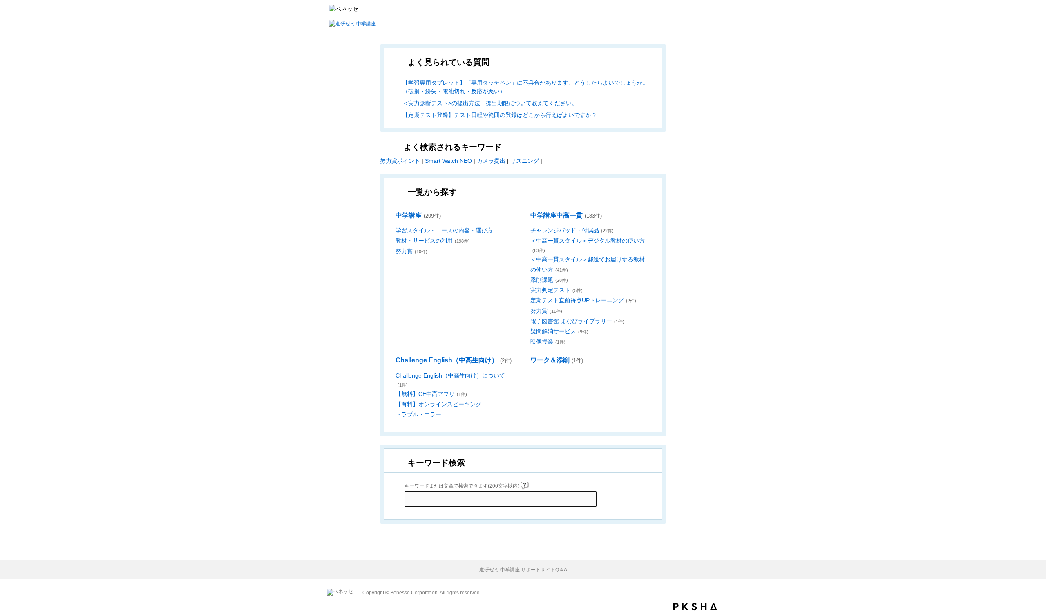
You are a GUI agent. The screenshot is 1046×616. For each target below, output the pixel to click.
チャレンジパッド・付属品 (572, 230)
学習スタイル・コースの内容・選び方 (444, 230)
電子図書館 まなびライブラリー (577, 321)
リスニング (524, 160)
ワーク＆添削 (556, 360)
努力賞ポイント (400, 160)
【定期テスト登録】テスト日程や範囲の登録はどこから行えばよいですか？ (499, 115)
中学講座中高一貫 (566, 215)
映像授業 (547, 341)
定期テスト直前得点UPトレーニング (583, 300)
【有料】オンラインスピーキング (438, 404)
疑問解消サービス (559, 331)
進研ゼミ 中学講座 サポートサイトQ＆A (523, 570)
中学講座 (418, 215)
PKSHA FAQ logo (695, 606)
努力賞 (411, 251)
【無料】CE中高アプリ (431, 394)
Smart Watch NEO (448, 160)
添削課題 (549, 280)
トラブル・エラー (418, 414)
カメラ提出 (491, 160)
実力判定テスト (556, 290)
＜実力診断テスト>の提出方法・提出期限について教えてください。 (489, 103)
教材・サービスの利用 (433, 240)
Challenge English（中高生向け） (454, 360)
